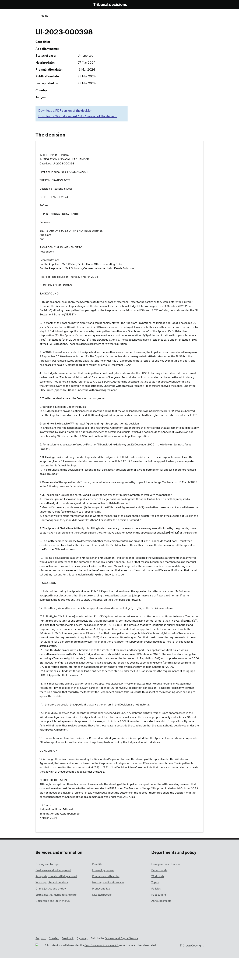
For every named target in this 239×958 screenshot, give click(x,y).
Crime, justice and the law (51, 889)
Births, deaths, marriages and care (56, 895)
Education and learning (106, 876)
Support (41, 938)
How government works (165, 864)
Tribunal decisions (110, 5)
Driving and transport (49, 864)
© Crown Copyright (191, 946)
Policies (156, 889)
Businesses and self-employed (53, 870)
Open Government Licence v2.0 (101, 945)
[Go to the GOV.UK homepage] (50, 5)
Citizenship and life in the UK (53, 901)
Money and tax (101, 889)
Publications (158, 895)
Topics (155, 882)
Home (44, 16)
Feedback (67, 938)
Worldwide (157, 876)
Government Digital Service (121, 938)
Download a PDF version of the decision (65, 111)
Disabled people (101, 895)
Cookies (54, 938)
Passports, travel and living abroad (56, 876)
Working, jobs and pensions (52, 882)
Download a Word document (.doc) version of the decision (77, 116)
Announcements (161, 901)
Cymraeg (82, 938)
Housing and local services (108, 882)
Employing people (103, 870)
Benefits (97, 864)
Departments (159, 870)
